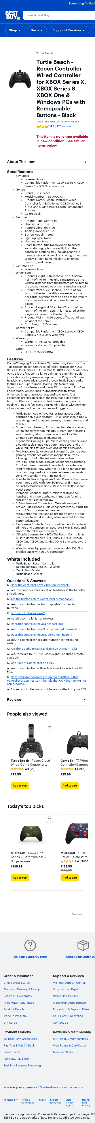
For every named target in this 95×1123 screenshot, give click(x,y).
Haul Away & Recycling (68, 1016)
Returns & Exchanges (18, 996)
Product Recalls (14, 1009)
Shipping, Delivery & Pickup (22, 989)
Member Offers (63, 1052)
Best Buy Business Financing (22, 1065)
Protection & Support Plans (71, 1009)
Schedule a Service (65, 996)
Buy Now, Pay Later (16, 1058)
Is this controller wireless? (28, 613)
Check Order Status (17, 982)
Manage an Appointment (69, 1002)
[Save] (49, 727)
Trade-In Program (15, 1016)
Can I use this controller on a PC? (32, 663)
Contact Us (60, 1022)
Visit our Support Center (69, 982)
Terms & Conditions (27, 1101)
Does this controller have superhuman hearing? (42, 634)
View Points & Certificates (70, 1045)
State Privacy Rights (69, 1102)
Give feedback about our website (61, 1087)
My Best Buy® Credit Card (20, 1038)
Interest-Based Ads (55, 1101)
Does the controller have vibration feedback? (40, 585)
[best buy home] (12, 15)
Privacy (42, 1099)
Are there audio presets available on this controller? (45, 648)
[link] (22, 769)
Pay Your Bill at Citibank (19, 1045)
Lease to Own (12, 1052)
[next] (84, 757)
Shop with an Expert (66, 989)
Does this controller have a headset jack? (38, 623)
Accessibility (11, 1099)
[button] (15, 30)
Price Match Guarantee (19, 1002)
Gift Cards (10, 1022)
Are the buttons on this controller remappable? (42, 599)
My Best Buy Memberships (70, 1038)
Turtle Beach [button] (44, 53)
